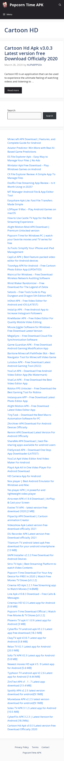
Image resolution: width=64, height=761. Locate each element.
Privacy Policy (22, 747)
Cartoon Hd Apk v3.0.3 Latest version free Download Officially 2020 (31, 53)
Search (11, 110)
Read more (13, 90)
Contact (45, 747)
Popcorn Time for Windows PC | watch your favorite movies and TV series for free (30, 239)
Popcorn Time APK (26, 4)
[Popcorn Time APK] (4, 5)
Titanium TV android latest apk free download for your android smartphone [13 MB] (31, 546)
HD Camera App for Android (24, 476)
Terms (35, 747)
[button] (60, 5)
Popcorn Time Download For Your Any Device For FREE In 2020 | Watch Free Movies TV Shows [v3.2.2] (29, 576)
